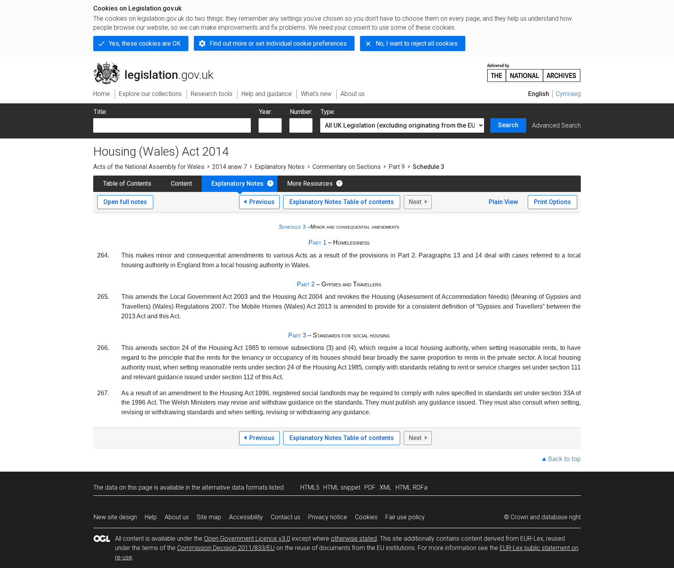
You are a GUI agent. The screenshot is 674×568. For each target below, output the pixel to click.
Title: (100, 111)
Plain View (503, 202)
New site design (115, 517)
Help (151, 517)
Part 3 (297, 335)
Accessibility (246, 517)
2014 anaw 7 (229, 166)
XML (386, 487)
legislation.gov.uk (157, 65)
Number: (301, 111)
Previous (262, 202)
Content (181, 183)
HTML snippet (341, 487)
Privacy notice (327, 517)
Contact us (285, 517)
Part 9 (396, 166)
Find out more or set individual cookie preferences (278, 43)
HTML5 (309, 487)
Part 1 (317, 242)
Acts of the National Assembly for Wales (148, 166)
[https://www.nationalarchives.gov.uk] (534, 70)
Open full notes (125, 202)
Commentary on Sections (346, 166)
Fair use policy (405, 517)
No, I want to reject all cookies (417, 43)
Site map (209, 517)
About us (177, 517)
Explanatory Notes (280, 166)
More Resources (310, 183)
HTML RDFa (411, 487)
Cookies (366, 517)
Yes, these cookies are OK (145, 43)
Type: (328, 111)
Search (508, 125)
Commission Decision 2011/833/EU (226, 548)
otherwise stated (354, 538)
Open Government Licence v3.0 (247, 538)
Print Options (552, 202)
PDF (370, 487)
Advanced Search (556, 125)
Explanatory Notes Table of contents (341, 202)
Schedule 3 (292, 227)
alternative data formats (235, 487)
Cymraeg (568, 94)
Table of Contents (127, 183)
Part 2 (306, 284)
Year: (265, 111)
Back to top (564, 459)
